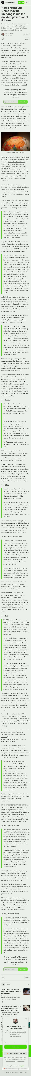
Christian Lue (14, 152)
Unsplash (22, 152)
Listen (27, 34)
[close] (26, 1019)
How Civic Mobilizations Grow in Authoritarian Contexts (13, 734)
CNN (7, 485)
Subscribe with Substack (17, 1053)
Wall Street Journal (14, 826)
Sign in (27, 2)
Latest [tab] (8, 984)
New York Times (9, 884)
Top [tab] (3, 984)
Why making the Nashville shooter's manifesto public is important (11, 991)
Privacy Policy (21, 1061)
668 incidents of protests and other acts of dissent (15, 720)
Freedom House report (20, 750)
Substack (7, 1072)
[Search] (28, 984)
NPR (6, 616)
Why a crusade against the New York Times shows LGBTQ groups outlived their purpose (11, 1008)
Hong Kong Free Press (15, 536)
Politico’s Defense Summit (16, 162)
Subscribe (21, 2)
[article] (15, 995)
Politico (7, 400)
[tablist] (6, 984)
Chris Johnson (9, 33)
